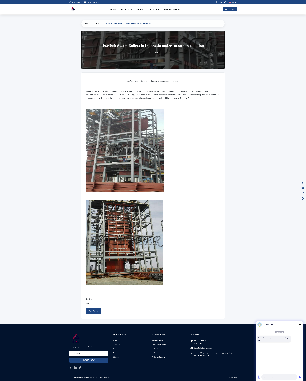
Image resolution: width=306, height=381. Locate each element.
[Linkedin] (221, 2)
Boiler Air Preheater (159, 357)
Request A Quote (173, 9)
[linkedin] (75, 367)
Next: (88, 303)
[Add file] (258, 377)
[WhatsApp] (302, 198)
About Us (154, 9)
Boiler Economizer (158, 349)
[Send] (300, 377)
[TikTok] (302, 193)
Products (126, 9)
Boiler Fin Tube (157, 353)
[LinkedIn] (302, 188)
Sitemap (116, 357)
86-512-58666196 (200, 340)
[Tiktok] (225, 2)
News (97, 23)
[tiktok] (80, 367)
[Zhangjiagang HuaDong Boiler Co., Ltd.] (72, 9)
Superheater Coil (157, 340)
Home (113, 9)
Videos (140, 9)
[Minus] (300, 324)
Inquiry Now (229, 9)
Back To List (93, 311)
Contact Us (117, 353)
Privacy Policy (232, 377)
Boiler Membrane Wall (159, 345)
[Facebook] (217, 2)
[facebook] (70, 367)
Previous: (89, 299)
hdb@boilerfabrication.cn (94, 2)
